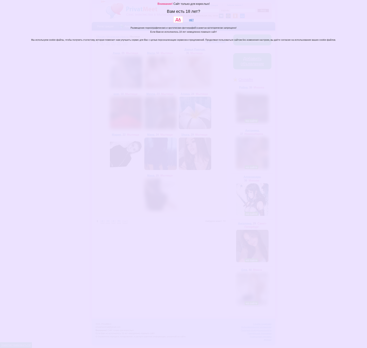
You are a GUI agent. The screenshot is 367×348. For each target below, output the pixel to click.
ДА (178, 19)
